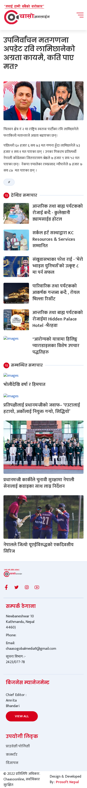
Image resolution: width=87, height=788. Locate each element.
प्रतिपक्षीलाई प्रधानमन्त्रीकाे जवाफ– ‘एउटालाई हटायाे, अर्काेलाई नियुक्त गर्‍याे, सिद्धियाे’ (41, 408)
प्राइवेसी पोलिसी (18, 746)
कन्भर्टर (11, 754)
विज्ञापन (12, 762)
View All (22, 716)
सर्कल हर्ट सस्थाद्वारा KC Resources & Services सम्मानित (53, 239)
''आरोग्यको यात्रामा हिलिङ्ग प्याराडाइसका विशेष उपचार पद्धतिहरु (55, 345)
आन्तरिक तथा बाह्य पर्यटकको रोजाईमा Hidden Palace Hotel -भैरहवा (57, 319)
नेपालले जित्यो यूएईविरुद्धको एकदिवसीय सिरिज (38, 548)
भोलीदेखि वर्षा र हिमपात (24, 384)
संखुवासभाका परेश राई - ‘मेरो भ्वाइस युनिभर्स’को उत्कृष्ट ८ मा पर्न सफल (57, 266)
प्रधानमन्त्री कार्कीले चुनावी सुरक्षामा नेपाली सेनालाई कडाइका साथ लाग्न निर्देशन (38, 483)
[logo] (26, 15)
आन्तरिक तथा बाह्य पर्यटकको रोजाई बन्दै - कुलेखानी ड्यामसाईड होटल (57, 212)
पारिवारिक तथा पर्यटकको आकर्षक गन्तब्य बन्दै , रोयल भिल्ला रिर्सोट (56, 292)
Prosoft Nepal (67, 782)
